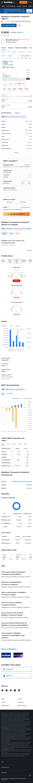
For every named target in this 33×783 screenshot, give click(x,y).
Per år (3, 393)
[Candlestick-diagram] (3, 56)
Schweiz (29, 488)
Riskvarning (4, 772)
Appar (2, 699)
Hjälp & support (22, 705)
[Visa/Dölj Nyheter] (11, 56)
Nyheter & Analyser (21, 48)
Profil (8, 51)
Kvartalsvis (10, 393)
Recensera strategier (11, 42)
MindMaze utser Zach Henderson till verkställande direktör (12, 242)
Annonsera (20, 702)
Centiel (31, 554)
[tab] (10, 261)
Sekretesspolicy (5, 767)
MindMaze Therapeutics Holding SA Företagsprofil (15, 473)
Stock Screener (10, 6)
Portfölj (3, 702)
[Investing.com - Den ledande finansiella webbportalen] (9, 2)
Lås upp (18, 465)
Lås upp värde (26, 96)
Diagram (10, 48)
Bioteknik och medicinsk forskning (22, 481)
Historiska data (21, 51)
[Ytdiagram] (5, 56)
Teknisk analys (7, 256)
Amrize (4, 554)
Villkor (2, 762)
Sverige (19, 6)
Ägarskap (14, 51)
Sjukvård (29, 484)
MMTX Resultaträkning (10, 385)
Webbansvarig (5, 705)
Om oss (20, 699)
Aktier (3, 6)
